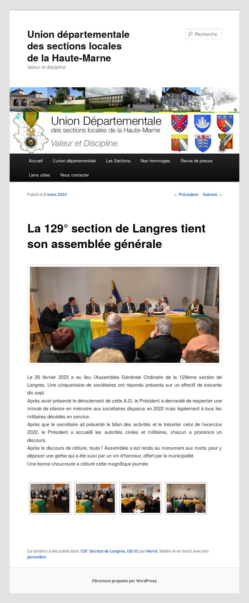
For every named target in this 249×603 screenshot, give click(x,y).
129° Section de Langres (102, 551)
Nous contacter (74, 175)
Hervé (152, 551)
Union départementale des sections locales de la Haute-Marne (78, 45)
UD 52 (132, 551)
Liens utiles (39, 175)
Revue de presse (196, 160)
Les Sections (118, 160)
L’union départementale (74, 160)
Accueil (36, 160)
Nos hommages (155, 160)
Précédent (186, 194)
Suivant (212, 194)
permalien (36, 557)
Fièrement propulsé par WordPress (124, 581)
